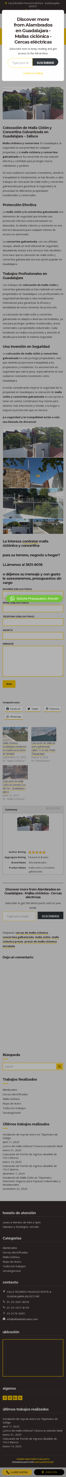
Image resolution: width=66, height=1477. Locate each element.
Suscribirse (45, 63)
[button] (34, 598)
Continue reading (33, 73)
